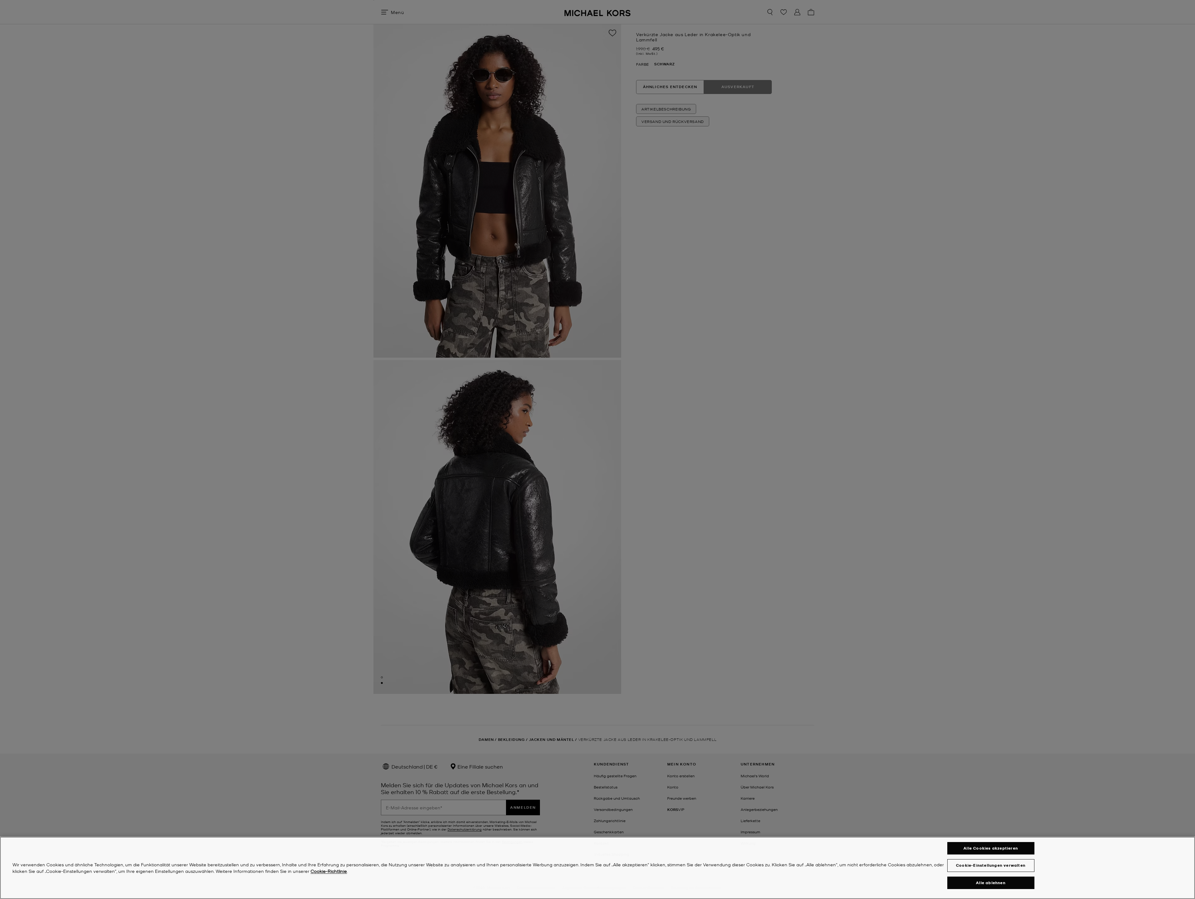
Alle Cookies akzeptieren (990, 848)
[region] (597, 868)
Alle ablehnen (990, 882)
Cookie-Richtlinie (329, 871)
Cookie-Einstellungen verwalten (990, 865)
